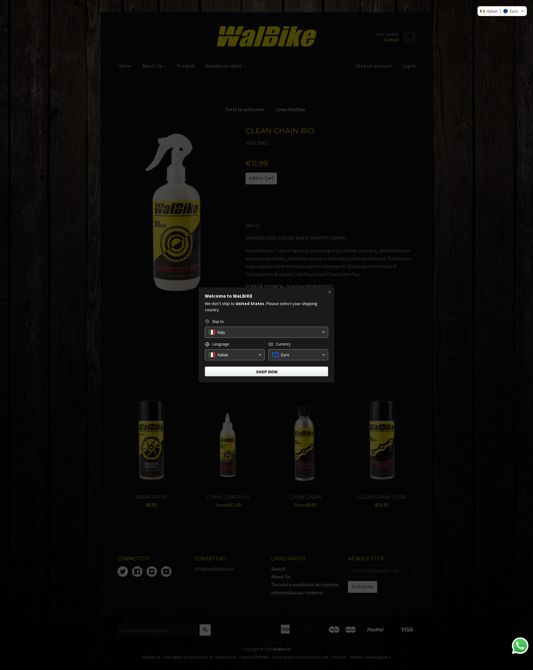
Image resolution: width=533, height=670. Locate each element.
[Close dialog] (329, 292)
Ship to (218, 321)
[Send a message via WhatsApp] (520, 645)
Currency (283, 344)
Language (220, 344)
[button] (502, 11)
